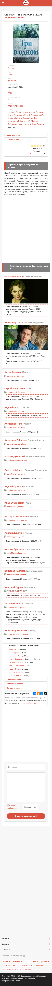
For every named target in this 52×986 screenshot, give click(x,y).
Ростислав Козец (16, 656)
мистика (16, 965)
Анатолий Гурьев (13, 587)
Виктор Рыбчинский (15, 516)
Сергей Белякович (14, 388)
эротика (27, 969)
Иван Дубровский (14, 503)
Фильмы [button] (5, 939)
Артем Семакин (15, 115)
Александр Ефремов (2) (19, 121)
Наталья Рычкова (16, 112)
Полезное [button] (6, 949)
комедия (6, 962)
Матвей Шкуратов (14, 603)
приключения (27, 965)
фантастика (8, 969)
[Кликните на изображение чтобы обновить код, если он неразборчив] (14, 807)
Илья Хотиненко (15, 106)
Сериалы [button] (5, 944)
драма (35, 962)
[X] (45, 693)
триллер (18, 969)
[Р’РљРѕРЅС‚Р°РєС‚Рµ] (34, 693)
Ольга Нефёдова (13, 470)
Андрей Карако (15, 118)
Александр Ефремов (15, 440)
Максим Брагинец (14, 549)
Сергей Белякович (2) (33, 115)
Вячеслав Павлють (15, 571)
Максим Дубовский (14, 456)
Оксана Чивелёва (16, 662)
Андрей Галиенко (16, 672)
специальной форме (27, 703)
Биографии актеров (29, 976)
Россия (11, 68)
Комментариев (36, 154)
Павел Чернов (15, 669)
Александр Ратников (35, 112)
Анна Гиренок (38, 124)
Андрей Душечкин (14, 533)
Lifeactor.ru (41, 976)
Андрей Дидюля (15, 675)
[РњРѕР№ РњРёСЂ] (41, 693)
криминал (45, 962)
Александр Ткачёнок (15, 630)
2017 (10, 74)
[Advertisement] (26, 229)
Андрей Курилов (13, 486)
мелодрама (17, 962)
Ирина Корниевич (16, 659)
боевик (27, 962)
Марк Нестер (25, 124)
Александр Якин (30, 118)
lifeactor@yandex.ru (18, 978)
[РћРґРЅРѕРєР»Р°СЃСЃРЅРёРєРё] (38, 693)
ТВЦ (10, 93)
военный (39, 965)
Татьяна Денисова (16, 666)
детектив (12, 81)
